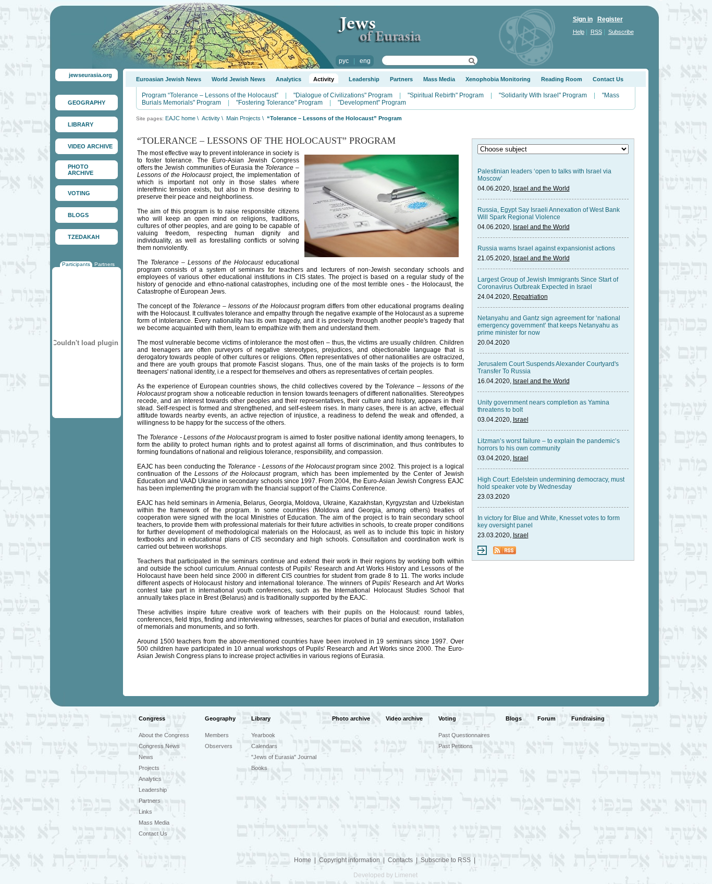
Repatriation (530, 296)
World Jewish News (238, 79)
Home (302, 860)
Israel (521, 419)
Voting (447, 718)
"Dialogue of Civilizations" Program (342, 95)
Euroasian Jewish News (168, 79)
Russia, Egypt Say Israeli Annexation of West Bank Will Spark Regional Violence (548, 213)
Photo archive (351, 718)
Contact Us (608, 79)
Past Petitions (455, 746)
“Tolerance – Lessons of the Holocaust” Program (334, 118)
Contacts (400, 860)
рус (344, 61)
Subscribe (621, 32)
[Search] (472, 62)
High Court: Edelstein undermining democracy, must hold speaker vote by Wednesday (550, 483)
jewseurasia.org (90, 75)
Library (261, 718)
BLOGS (78, 215)
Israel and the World (541, 188)
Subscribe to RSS (446, 860)
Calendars (264, 746)
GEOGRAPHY (86, 102)
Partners (104, 264)
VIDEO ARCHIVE (90, 146)
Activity (323, 79)
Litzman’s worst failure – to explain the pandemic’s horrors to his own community (548, 444)
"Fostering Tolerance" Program (279, 102)
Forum (546, 718)
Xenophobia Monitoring (498, 79)
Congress (152, 718)
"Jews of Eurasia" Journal (283, 757)
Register (610, 19)
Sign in (583, 19)
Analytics (288, 79)
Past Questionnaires (464, 735)
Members (217, 735)
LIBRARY (80, 124)
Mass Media (439, 79)
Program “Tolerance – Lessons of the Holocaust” (210, 95)
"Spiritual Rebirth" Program (446, 95)
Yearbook (263, 735)
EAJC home (180, 118)
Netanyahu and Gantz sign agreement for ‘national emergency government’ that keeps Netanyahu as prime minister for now (548, 325)
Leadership (364, 79)
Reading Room (561, 79)
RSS (596, 32)
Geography (220, 718)
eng (365, 61)
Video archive (404, 718)
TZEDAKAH (84, 237)
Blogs (514, 718)
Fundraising (588, 718)
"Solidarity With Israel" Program (543, 95)
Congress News (159, 746)
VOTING (79, 193)
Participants (76, 264)
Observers (218, 746)
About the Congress (164, 735)
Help (578, 32)
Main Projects (243, 118)
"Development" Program (372, 102)
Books (259, 768)
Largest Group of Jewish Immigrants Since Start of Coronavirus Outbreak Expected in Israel (547, 283)
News (146, 757)
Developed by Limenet (385, 875)
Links (145, 812)
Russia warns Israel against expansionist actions (546, 248)
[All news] (482, 553)
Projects (149, 768)
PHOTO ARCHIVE (80, 169)
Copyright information (349, 860)
